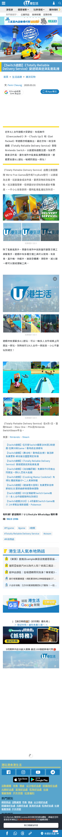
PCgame (9, 527)
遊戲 (33, 527)
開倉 (22, 786)
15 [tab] (33, 24)
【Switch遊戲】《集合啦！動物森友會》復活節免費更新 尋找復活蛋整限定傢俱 (30, 454)
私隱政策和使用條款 (27, 819)
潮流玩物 (30, 77)
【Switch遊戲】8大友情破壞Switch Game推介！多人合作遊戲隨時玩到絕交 (29, 494)
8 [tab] (27, 21)
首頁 (5, 77)
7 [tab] (24, 21)
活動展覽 (6, 786)
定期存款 (47, 14)
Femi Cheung (15, 85)
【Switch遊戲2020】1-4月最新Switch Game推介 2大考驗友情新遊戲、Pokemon (30, 502)
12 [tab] (38, 21)
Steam (25, 437)
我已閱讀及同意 (31, 825)
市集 (15, 786)
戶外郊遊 (18, 793)
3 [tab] (30, 17)
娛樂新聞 (36, 14)
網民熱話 (6, 802)
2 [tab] (27, 17)
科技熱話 (9, 539)
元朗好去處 (7, 789)
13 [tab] (27, 24)
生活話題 (17, 77)
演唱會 (9, 9)
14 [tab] (30, 24)
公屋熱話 (25, 14)
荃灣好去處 (21, 789)
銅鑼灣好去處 (50, 786)
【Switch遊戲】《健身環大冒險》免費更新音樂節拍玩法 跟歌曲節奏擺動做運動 (30, 486)
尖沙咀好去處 (33, 786)
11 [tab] (36, 21)
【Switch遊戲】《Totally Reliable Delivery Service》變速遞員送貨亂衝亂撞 (28, 462)
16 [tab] (36, 24)
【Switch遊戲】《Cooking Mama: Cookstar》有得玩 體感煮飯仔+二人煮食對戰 (30, 478)
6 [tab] (38, 17)
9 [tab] (30, 21)
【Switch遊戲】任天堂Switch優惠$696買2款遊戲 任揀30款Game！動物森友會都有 (30, 446)
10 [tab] (33, 21)
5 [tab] (36, 17)
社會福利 (29, 793)
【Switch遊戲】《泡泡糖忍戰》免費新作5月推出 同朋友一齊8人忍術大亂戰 (30, 470)
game (22, 527)
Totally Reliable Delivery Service (22, 533)
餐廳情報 (6, 793)
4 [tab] (33, 17)
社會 (45, 789)
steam (48, 533)
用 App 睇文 (51, 91)
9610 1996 (12, 519)
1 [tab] (24, 17)
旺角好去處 (35, 789)
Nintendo (15, 437)
